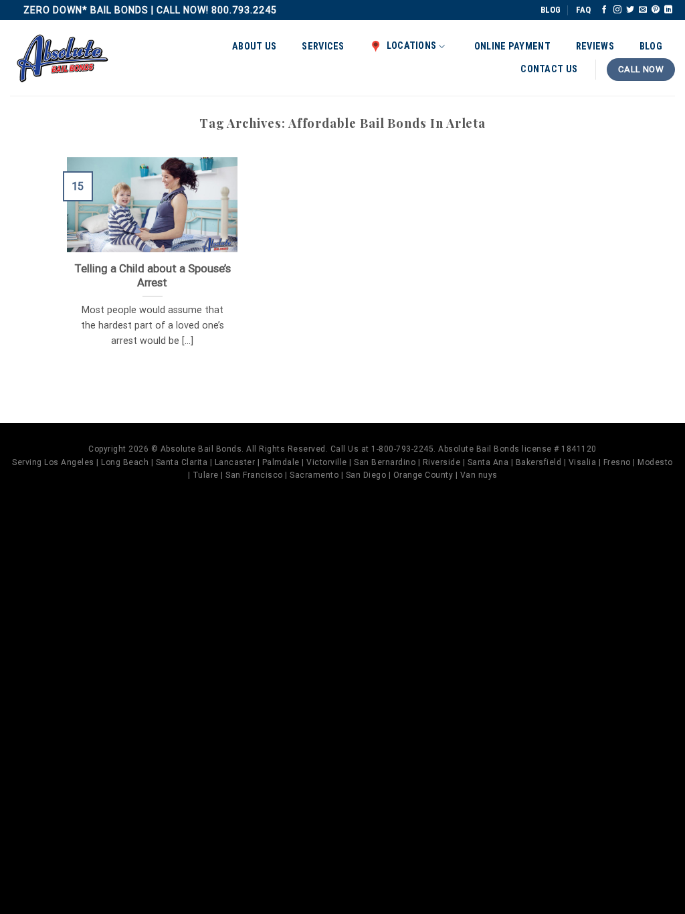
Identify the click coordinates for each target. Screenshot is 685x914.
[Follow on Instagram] (617, 10)
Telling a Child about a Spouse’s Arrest (152, 276)
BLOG (551, 10)
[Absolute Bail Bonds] (63, 58)
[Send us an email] (643, 10)
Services (323, 46)
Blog (651, 46)
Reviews (595, 46)
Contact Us (548, 69)
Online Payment (512, 46)
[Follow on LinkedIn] (668, 10)
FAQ (583, 10)
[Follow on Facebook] (604, 10)
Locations (412, 46)
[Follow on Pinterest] (656, 10)
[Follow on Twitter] (630, 10)
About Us (254, 46)
